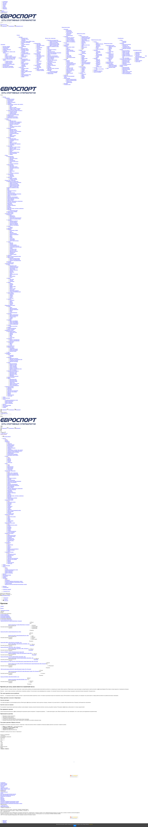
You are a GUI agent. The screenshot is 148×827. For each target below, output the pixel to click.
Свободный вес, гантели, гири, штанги (15, 104)
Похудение (9, 389)
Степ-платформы (10, 199)
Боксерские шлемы (13, 381)
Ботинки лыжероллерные (15, 258)
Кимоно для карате (13, 367)
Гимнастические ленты (14, 184)
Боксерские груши (13, 371)
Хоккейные (12, 281)
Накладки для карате (14, 361)
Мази (11, 275)
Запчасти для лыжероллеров (15, 260)
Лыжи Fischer (12, 268)
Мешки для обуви (13, 178)
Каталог (4, 96)
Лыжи (8, 264)
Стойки (11, 317)
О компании (5, 406)
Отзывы (4, 407)
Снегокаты (12, 293)
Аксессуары (10, 145)
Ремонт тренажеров (9, 403)
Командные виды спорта (10, 305)
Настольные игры (10, 345)
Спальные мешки (13, 244)
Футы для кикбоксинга (14, 385)
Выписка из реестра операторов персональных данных (11, 803)
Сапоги (11, 169)
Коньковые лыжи (13, 265)
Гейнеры (9, 393)
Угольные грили (10, 262)
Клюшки (11, 284)
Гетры (11, 311)
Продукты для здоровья (12, 391)
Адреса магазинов (6, 397)
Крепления (12, 271)
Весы (8, 189)
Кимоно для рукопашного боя (16, 368)
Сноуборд (9, 299)
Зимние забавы (10, 292)
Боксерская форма (13, 363)
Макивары (12, 375)
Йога (8, 188)
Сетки (11, 336)
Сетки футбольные (13, 312)
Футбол (9, 306)
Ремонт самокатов (8, 402)
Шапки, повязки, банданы (15, 149)
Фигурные (12, 279)
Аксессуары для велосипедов (15, 217)
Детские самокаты (13, 221)
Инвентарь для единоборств (13, 370)
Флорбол (9, 327)
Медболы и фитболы (11, 205)
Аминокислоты (10, 387)
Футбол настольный (14, 350)
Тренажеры (9, 443)
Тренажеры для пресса (11, 190)
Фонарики (12, 253)
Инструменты (12, 276)
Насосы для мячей (11, 329)
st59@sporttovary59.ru (6, 595)
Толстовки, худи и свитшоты (15, 131)
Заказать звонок (3, 434)
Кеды (11, 162)
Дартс (8, 352)
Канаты (8, 206)
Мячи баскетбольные (14, 315)
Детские (11, 280)
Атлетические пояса (14, 210)
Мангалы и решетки (14, 251)
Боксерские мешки (13, 374)
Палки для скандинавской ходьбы (14, 256)
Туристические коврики (14, 245)
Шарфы (11, 154)
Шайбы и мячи (13, 286)
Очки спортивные (13, 153)
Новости (4, 404)
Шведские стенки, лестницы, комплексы (15, 208)
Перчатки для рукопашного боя (16, 359)
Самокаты (9, 219)
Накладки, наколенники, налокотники (15, 201)
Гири (11, 106)
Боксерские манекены (14, 376)
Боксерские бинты (13, 380)
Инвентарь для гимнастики (13, 181)
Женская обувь (10, 164)
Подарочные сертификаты (5, 796)
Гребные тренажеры (11, 102)
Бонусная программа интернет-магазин (8, 794)
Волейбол (9, 319)
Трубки (11, 237)
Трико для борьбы (13, 366)
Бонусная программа (7, 405)
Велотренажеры (10, 100)
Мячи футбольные (13, 308)
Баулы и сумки (12, 288)
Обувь (6, 155)
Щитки (11, 310)
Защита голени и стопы (14, 383)
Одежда (7, 118)
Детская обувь (10, 174)
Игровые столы (10, 346)
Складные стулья (13, 249)
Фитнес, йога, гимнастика (10, 180)
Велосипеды (12, 215)
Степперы (9, 103)
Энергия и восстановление (12, 390)
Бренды (1, 797)
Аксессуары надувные (14, 240)
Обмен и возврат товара (5, 788)
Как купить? (2, 785)
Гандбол (9, 325)
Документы (7, 580)
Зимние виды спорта (9, 263)
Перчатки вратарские (14, 309)
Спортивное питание (9, 386)
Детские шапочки (13, 233)
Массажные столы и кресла (12, 117)
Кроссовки (12, 157)
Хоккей (9, 282)
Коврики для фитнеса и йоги (13, 187)
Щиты (11, 318)
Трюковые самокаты (14, 220)
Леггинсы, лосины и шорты (15, 126)
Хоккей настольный (14, 349)
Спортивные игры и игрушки (16, 246)
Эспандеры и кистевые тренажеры (14, 193)
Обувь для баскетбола (14, 314)
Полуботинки (12, 160)
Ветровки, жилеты (13, 130)
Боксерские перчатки (14, 358)
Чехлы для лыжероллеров (15, 259)
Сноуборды (12, 300)
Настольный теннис (11, 331)
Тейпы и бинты (10, 200)
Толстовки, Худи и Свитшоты (16, 121)
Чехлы (11, 277)
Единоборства (8, 353)
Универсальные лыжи (14, 266)
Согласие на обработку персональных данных (9, 802)
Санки (11, 296)
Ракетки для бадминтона (14, 339)
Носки (11, 151)
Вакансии (2, 798)
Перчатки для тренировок (12, 196)
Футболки (12, 140)
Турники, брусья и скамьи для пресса (15, 110)
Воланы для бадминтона (14, 340)
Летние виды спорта (9, 213)
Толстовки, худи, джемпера (15, 143)
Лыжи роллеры (10, 257)
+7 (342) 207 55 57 (4, 11)
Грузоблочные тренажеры (12, 116)
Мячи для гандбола (13, 326)
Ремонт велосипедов (9, 401)
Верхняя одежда (13, 120)
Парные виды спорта (9, 330)
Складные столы (13, 250)
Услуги (4, 399)
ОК (74, 825)
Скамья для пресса (13, 112)
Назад (6, 439)
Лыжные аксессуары (14, 274)
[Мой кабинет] (1, 411)
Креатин (9, 392)
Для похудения (10, 212)
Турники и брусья (13, 111)
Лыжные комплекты (14, 269)
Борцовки (12, 355)
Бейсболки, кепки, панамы (15, 146)
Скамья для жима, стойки (15, 109)
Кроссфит (9, 209)
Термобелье (12, 127)
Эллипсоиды (9, 101)
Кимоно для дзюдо (13, 364)
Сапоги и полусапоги (14, 161)
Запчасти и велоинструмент (15, 218)
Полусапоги (12, 170)
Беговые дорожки (10, 99)
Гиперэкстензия (13, 113)
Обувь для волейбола (14, 321)
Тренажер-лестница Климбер (13, 114)
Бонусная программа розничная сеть (7, 795)
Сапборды (9, 255)
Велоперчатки (12, 216)
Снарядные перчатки (14, 360)
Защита (11, 227)
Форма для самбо (13, 365)
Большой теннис (10, 341)
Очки (11, 231)
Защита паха (12, 382)
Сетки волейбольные (14, 324)
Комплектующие (13, 351)
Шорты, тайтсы (13, 135)
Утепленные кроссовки (14, 167)
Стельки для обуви (13, 179)
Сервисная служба (4, 787)
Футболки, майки (13, 132)
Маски (11, 236)
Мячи (11, 335)
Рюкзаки (11, 243)
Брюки (11, 125)
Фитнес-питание (10, 394)
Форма (11, 285)
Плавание (9, 229)
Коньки (9, 278)
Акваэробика (12, 239)
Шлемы (11, 302)
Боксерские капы (13, 379)
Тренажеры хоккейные (14, 290)
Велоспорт (9, 214)
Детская (9, 137)
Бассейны (9, 261)
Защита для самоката (14, 224)
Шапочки (11, 232)
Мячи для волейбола (14, 320)
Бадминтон (9, 338)
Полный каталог (3, 24)
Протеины (9, 388)
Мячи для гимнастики (14, 186)
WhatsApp (6, 600)
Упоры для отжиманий (11, 194)
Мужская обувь (10, 156)
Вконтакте (6, 597)
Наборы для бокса (11, 377)
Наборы (11, 333)
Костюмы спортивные (14, 124)
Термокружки (12, 252)
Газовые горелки (13, 254)
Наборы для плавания (14, 234)
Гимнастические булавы (14, 185)
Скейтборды (9, 228)
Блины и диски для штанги (15, 108)
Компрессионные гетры (14, 152)
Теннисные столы (13, 332)
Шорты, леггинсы (13, 142)
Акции (4, 396)
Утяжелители (10, 204)
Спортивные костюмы (14, 133)
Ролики (9, 226)
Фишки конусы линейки (12, 211)
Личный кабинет (3, 783)
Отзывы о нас (3, 789)
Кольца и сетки (13, 316)
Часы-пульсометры (11, 192)
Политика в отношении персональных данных (9, 801)
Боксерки (11, 356)
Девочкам (12, 175)
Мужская (9, 128)
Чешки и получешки (14, 183)
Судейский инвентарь (11, 328)
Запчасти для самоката (14, 225)
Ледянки (11, 295)
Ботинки (11, 159)
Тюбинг (11, 294)
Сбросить (7, 748)
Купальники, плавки (14, 230)
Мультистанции (10, 115)
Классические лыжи (14, 267)
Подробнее (32, 645)
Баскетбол (9, 313)
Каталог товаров (3, 784)
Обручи (8, 195)
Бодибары (9, 207)
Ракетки (11, 334)
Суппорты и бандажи (11, 202)
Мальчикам (12, 176)
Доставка (2, 786)
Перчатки (12, 150)
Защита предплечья (13, 384)
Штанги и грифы (13, 107)
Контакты (2, 799)
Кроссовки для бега (13, 158)
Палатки (11, 242)
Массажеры (9, 203)
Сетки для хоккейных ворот (15, 291)
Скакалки (9, 191)
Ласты (11, 235)
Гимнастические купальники (15, 182)
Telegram (6, 599)
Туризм (9, 241)
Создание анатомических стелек (11, 400)
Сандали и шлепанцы (14, 163)
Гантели (11, 105)
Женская (9, 119)
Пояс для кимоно (13, 369)
